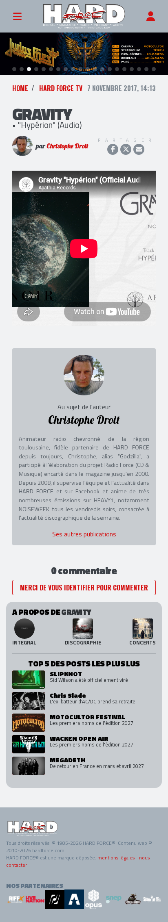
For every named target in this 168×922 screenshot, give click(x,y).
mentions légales (116, 857)
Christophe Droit (67, 146)
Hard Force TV (60, 88)
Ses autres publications (84, 534)
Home (20, 88)
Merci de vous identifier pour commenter (84, 587)
